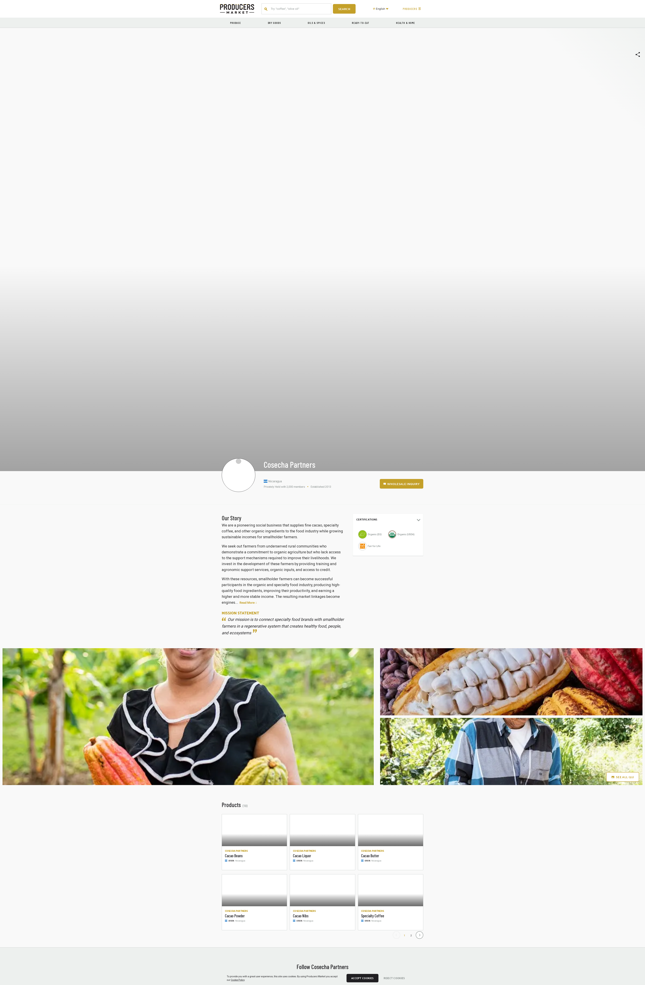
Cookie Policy (238, 980)
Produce (235, 22)
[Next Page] (419, 934)
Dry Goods (274, 22)
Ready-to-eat (360, 22)
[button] (388, 520)
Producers (410, 8)
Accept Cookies (362, 978)
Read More (247, 602)
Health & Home (405, 22)
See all (625, 777)
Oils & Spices (316, 22)
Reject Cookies (394, 978)
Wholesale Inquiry (403, 484)
